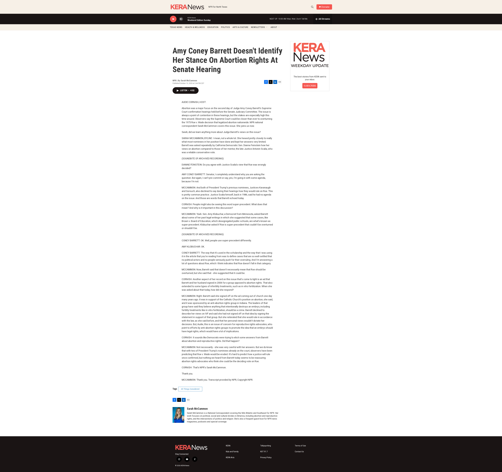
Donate (325, 6)
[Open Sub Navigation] (267, 27)
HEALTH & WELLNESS (195, 27)
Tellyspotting (265, 446)
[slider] (185, 19)
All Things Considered (190, 389)
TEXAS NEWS (176, 27)
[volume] (181, 19)
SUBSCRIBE (310, 85)
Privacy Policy (266, 458)
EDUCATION (212, 27)
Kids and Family (232, 452)
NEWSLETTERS (258, 27)
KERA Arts (230, 458)
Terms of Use (300, 446)
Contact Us (299, 452)
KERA (228, 446)
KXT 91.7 (264, 452)
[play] (173, 19)
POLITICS (225, 27)
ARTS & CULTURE (240, 27)
